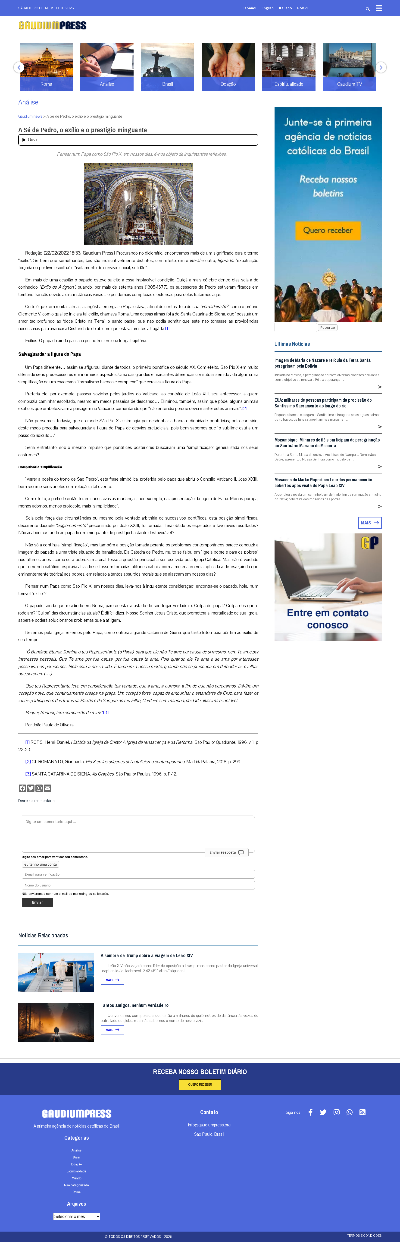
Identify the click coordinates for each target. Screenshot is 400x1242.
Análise (28, 102)
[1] (167, 328)
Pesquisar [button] (327, 327)
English (268, 8)
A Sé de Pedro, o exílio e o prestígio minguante (82, 130)
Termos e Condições (364, 1235)
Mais (109, 980)
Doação (76, 1164)
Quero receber (200, 1085)
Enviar (37, 902)
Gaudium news (30, 116)
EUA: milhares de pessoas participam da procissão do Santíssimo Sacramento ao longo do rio (323, 403)
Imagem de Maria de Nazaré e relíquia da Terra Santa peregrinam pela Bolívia (323, 363)
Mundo (76, 1178)
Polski (302, 8)
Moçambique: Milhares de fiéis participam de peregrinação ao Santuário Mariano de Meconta (327, 443)
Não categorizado (76, 1185)
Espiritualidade (76, 1171)
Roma (77, 1192)
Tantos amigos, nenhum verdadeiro (135, 1005)
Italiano (285, 8)
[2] (244, 408)
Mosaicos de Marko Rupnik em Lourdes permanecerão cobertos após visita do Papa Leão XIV (323, 483)
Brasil (76, 1157)
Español (249, 8)
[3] (106, 712)
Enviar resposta (222, 852)
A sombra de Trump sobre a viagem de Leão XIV (147, 955)
